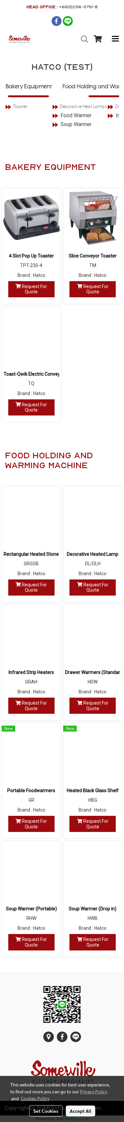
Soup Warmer (76, 124)
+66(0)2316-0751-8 (78, 6)
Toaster (20, 106)
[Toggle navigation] (115, 39)
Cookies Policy (35, 1098)
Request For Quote (34, 289)
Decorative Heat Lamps (83, 106)
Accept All (80, 1111)
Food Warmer (76, 115)
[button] (82, 39)
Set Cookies (45, 1111)
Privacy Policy (93, 1091)
